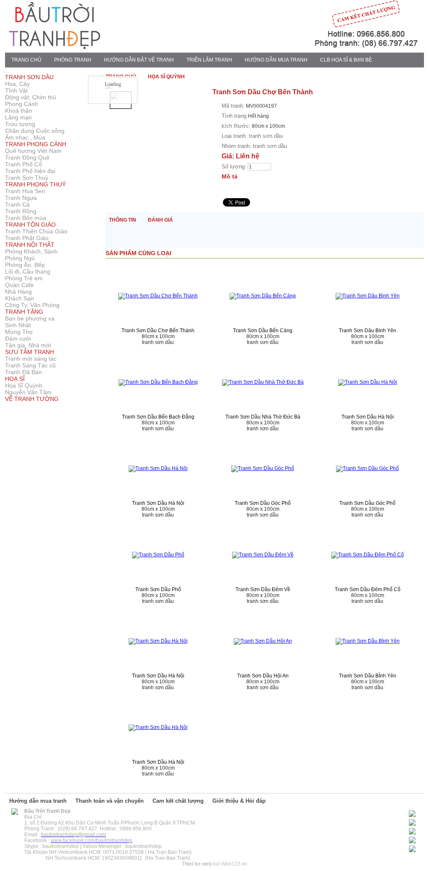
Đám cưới (18, 338)
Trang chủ (26, 60)
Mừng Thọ (19, 331)
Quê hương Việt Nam (33, 150)
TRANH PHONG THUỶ (35, 184)
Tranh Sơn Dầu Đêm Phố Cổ (368, 589)
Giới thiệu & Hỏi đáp (239, 801)
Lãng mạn (18, 117)
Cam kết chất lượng (178, 801)
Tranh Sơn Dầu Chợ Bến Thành (157, 330)
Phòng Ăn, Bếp (25, 264)
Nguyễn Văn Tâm (28, 392)
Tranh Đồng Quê (27, 157)
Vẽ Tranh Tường (32, 398)
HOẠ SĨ (15, 378)
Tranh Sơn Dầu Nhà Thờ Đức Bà (262, 417)
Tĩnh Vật (16, 90)
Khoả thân (18, 110)
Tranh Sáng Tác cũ (30, 365)
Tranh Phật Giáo (27, 238)
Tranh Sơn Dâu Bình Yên (367, 330)
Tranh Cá (17, 204)
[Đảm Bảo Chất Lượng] (292, 47)
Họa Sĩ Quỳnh (23, 385)
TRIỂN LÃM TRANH (209, 60)
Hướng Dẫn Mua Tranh (276, 60)
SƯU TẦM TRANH (29, 352)
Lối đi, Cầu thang (27, 271)
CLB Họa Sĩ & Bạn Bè (346, 60)
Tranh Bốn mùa (25, 218)
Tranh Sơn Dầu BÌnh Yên (367, 676)
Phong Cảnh (21, 104)
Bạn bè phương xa (29, 318)
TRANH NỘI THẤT (29, 244)
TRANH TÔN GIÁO (30, 224)
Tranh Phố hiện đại (30, 171)
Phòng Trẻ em (24, 278)
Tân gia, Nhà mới (28, 345)
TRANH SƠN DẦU (29, 77)
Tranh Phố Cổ (23, 164)
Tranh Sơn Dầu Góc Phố (263, 503)
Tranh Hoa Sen (25, 191)
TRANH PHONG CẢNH (35, 144)
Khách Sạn (19, 298)
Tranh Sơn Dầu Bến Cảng (262, 330)
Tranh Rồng (20, 211)
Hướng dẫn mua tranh (38, 801)
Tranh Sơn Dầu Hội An (263, 676)
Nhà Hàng (18, 291)
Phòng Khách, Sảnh (31, 251)
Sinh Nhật (18, 325)
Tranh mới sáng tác (31, 358)
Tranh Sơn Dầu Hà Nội (367, 417)
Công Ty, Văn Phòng (32, 305)
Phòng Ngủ (20, 258)
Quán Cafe (19, 285)
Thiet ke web (197, 864)
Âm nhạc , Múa (25, 137)
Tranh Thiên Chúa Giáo (36, 231)
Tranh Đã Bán (23, 372)
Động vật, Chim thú (30, 97)
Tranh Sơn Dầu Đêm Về (262, 589)
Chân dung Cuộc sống (35, 130)
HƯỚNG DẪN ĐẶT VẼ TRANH (139, 60)
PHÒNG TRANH (72, 60)
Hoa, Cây (17, 83)
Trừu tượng (20, 124)
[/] (14, 813)
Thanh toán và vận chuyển (109, 801)
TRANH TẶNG (24, 311)
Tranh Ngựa (21, 197)
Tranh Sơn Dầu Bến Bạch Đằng (158, 417)
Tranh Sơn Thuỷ (26, 177)
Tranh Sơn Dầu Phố (158, 589)
